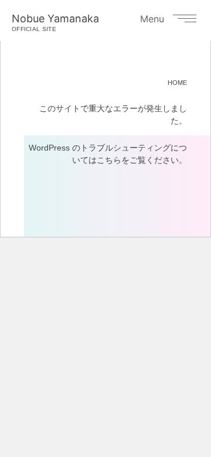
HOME (177, 82)
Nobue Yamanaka (55, 22)
